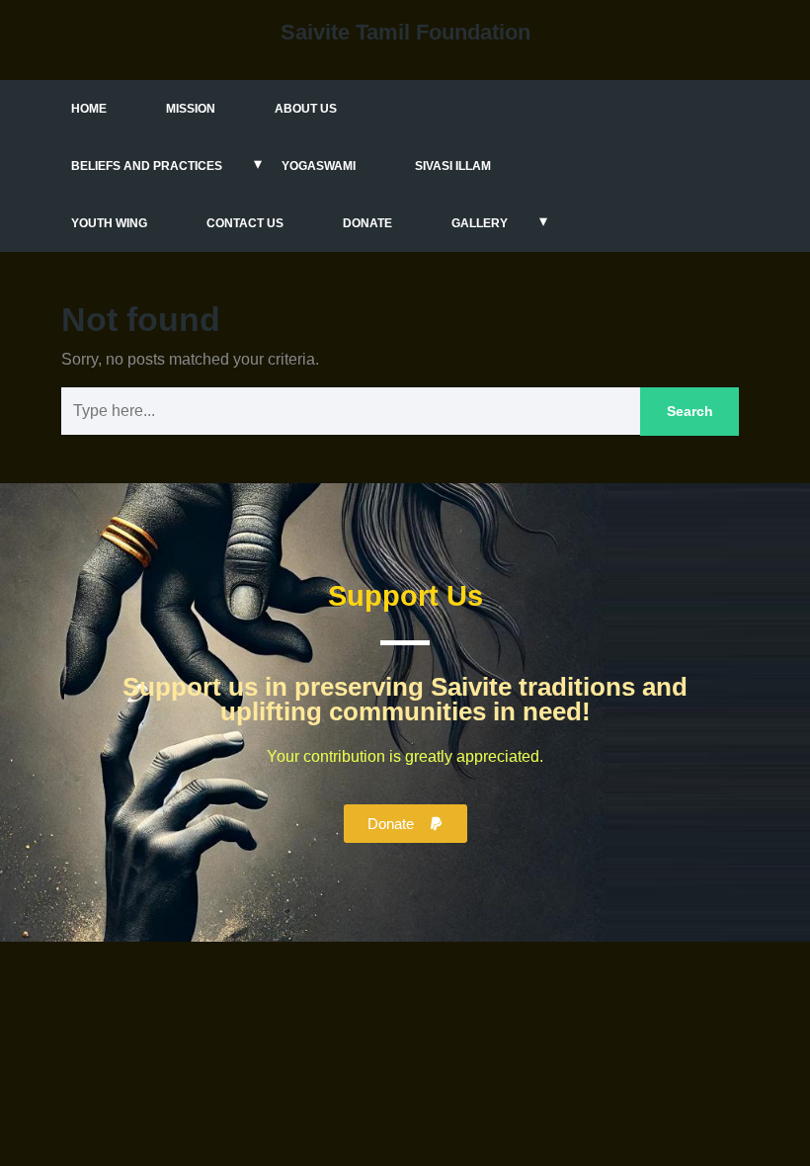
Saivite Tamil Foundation (405, 32)
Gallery (479, 223)
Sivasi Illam (453, 166)
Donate (367, 223)
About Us (306, 109)
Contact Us (245, 223)
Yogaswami (319, 166)
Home (89, 109)
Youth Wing (109, 223)
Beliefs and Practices (146, 166)
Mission (190, 109)
